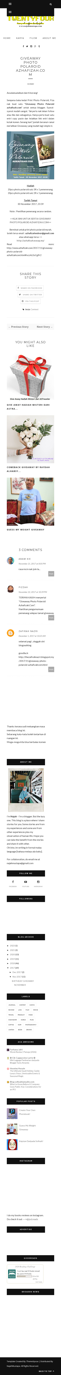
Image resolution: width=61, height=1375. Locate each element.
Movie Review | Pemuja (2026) (23, 1052)
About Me (49, 38)
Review (11, 1010)
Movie (35, 1010)
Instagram (38, 886)
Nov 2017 (17, 976)
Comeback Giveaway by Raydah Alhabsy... (28, 469)
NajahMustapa (13, 1366)
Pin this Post (32, 301)
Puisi (32, 1020)
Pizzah (23, 587)
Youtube (25, 886)
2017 (12, 968)
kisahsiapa (12, 1020)
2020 (12, 954)
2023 (12, 945)
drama (29, 1030)
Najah (19, 1271)
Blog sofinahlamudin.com (22, 1081)
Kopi (19, 1025)
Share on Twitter (32, 294)
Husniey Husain (17, 1068)
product (21, 1015)
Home (7, 38)
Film (27, 1010)
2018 (12, 963)
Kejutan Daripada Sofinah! (31, 1141)
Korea (23, 1020)
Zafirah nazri (28, 631)
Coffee (11, 1025)
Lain (20, 1010)
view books (38, 1282)
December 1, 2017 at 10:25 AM (32, 636)
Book (20, 1030)
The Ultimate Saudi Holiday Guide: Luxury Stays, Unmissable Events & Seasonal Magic (25, 1073)
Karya (20, 38)
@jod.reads (32, 1219)
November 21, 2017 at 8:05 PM (32, 563)
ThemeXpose (32, 1361)
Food (31, 1015)
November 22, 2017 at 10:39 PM (33, 592)
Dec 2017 (17, 972)
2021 (12, 950)
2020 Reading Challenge (25, 1266)
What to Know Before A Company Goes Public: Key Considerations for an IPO (25, 1087)
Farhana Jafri (16, 1049)
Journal (11, 1005)
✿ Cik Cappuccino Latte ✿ (22, 1057)
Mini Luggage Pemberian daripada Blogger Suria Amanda (24, 1061)
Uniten (11, 1030)
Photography (30, 1025)
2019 (12, 959)
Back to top (45, 1371)
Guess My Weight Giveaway (25, 529)
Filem (33, 38)
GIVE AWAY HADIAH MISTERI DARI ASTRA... (28, 406)
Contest (34, 309)
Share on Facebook (31, 288)
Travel (11, 1015)
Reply (51, 574)
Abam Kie (25, 558)
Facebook (13, 886)
